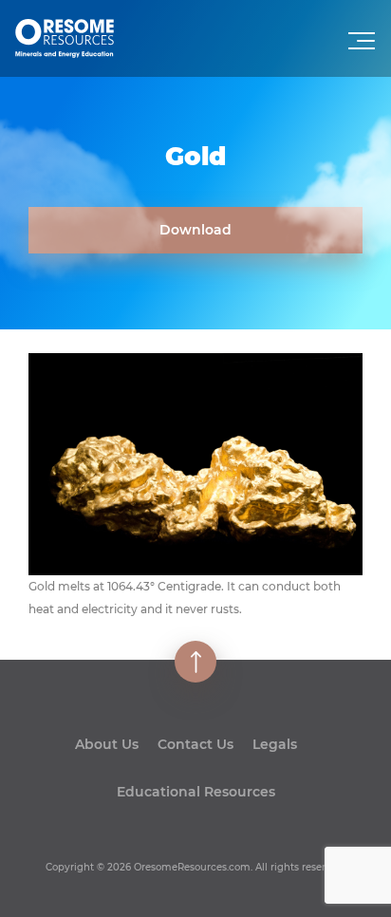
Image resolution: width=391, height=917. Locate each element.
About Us (107, 744)
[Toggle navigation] (363, 46)
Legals (274, 744)
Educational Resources (196, 791)
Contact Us (195, 744)
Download (195, 229)
